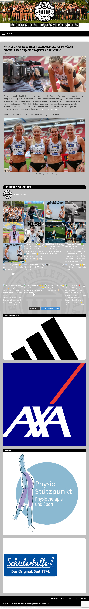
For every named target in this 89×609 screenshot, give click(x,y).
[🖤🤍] (55, 274)
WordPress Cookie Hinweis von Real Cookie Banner (19, 608)
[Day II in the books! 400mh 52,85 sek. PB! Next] (34, 274)
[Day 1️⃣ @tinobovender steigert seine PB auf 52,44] (34, 211)
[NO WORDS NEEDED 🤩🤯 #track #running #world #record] (13, 232)
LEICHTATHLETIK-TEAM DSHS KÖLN (44, 25)
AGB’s (63, 598)
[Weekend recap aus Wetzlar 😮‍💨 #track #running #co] (34, 232)
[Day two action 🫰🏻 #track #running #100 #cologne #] (75, 232)
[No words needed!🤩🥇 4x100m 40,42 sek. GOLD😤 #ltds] (34, 294)
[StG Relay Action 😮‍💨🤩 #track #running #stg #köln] (75, 274)
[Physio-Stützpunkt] (44, 493)
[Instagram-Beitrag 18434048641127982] (13, 253)
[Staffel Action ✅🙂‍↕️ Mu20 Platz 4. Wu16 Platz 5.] (34, 253)
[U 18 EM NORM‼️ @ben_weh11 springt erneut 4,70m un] (75, 294)
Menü (9, 34)
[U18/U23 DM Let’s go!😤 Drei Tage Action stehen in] (55, 294)
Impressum (54, 598)
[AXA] (44, 404)
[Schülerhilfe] (30, 592)
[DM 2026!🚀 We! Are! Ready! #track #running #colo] (55, 211)
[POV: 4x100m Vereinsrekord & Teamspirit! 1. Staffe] (13, 211)
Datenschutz (72, 598)
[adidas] (44, 338)
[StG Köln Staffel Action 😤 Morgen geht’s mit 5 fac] (55, 253)
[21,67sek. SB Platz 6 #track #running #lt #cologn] (55, 232)
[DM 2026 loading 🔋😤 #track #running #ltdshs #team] (75, 211)
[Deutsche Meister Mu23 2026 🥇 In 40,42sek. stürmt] (13, 294)
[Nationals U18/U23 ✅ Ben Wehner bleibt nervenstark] (75, 253)
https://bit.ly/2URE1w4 (48, 109)
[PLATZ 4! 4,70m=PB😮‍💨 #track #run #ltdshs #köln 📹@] (13, 274)
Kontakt (83, 598)
